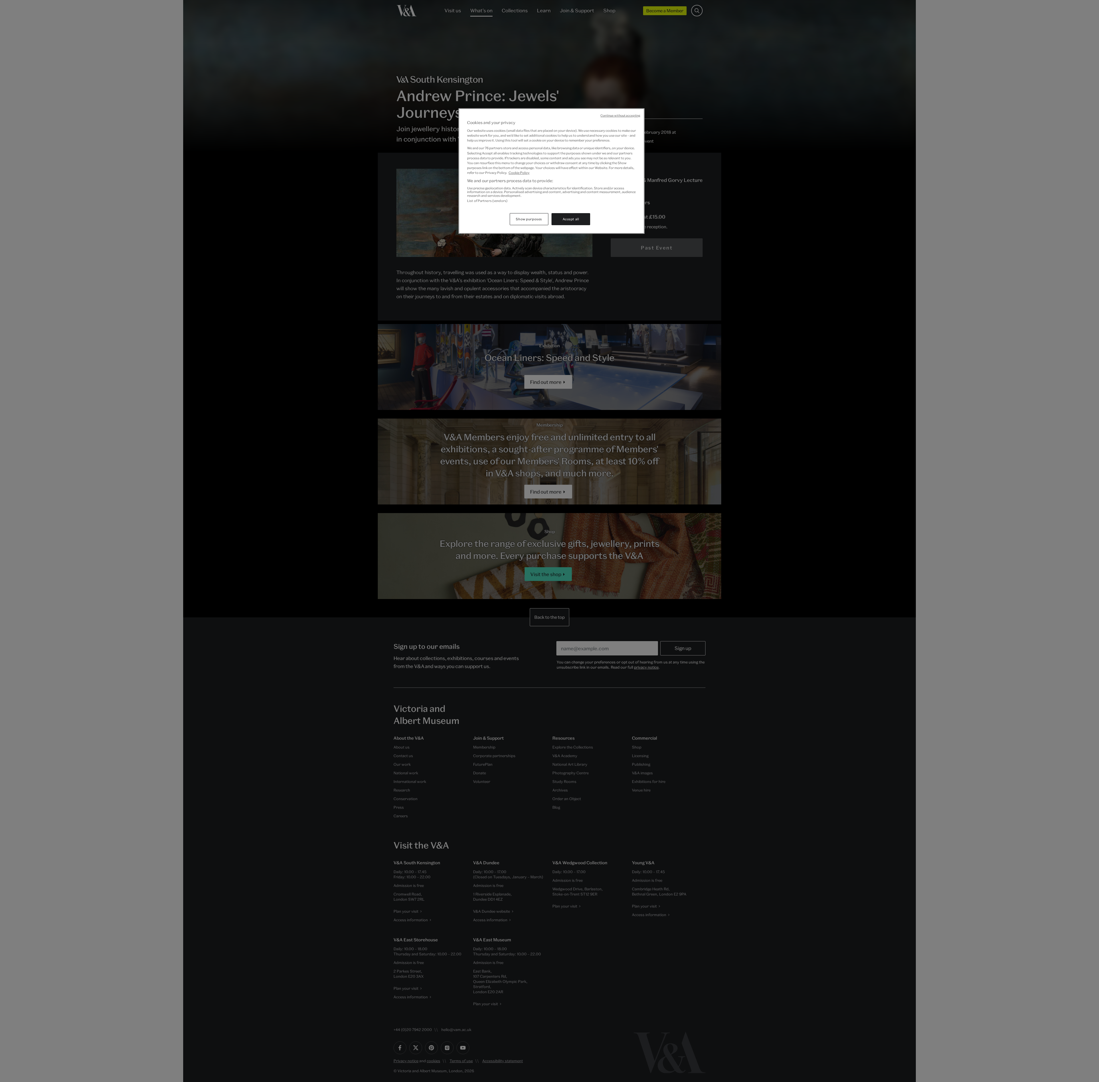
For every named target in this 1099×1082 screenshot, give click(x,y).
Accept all (571, 219)
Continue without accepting (620, 115)
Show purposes (529, 219)
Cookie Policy (519, 172)
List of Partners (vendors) (487, 201)
